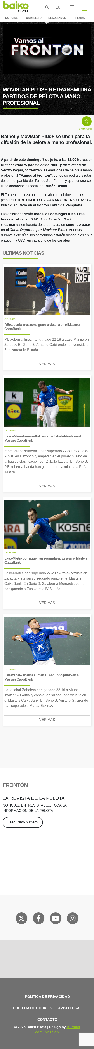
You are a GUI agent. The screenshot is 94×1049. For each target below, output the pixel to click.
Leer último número (23, 822)
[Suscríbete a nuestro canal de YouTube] (55, 919)
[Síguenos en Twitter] (21, 919)
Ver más (47, 364)
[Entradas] (70, 6)
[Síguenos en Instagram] (72, 919)
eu (57, 7)
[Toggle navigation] (84, 8)
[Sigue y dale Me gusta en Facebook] (39, 919)
